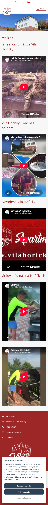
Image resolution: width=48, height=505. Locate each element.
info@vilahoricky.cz (13, 432)
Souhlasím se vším (24, 486)
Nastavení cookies (24, 498)
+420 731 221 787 (12, 427)
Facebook (20, 2)
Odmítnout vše (24, 492)
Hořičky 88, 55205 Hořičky (16, 421)
